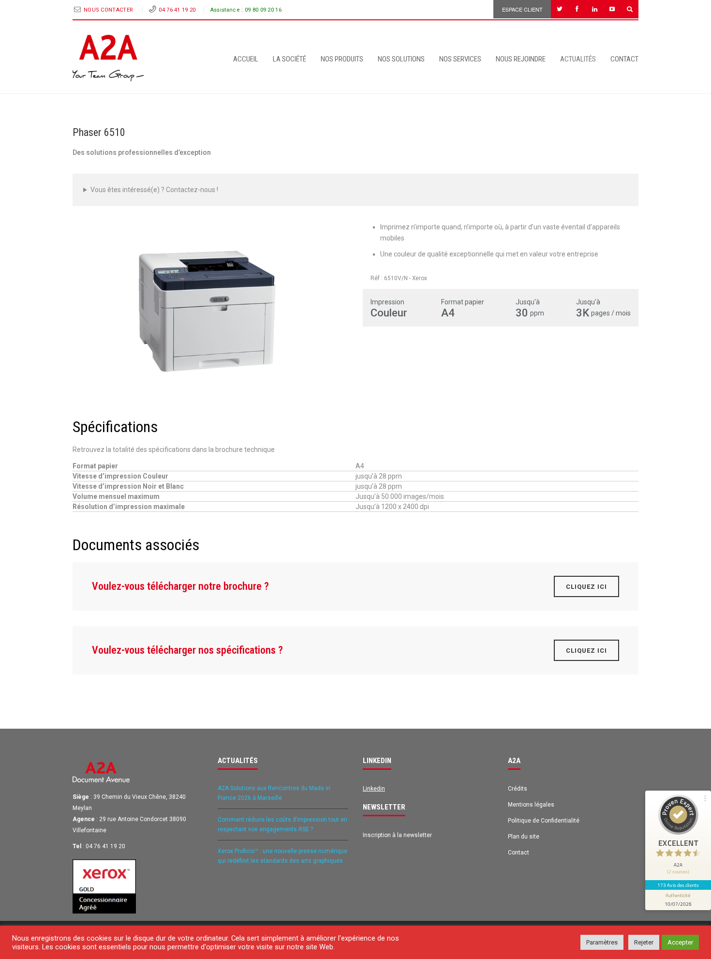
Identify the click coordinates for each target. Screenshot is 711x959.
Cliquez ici (586, 586)
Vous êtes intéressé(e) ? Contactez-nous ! (154, 190)
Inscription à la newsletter (397, 835)
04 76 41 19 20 (177, 10)
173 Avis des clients (678, 885)
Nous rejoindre (521, 59)
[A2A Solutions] (108, 58)
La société (289, 59)
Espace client (522, 9)
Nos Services (460, 59)
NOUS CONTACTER (109, 10)
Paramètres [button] (602, 942)
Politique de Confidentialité (543, 820)
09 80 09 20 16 (263, 10)
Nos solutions (401, 59)
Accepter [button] (680, 942)
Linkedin (374, 788)
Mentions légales (531, 804)
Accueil (245, 59)
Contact (624, 59)
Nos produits (342, 59)
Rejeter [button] (643, 942)
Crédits (517, 788)
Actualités (578, 59)
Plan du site (523, 836)
